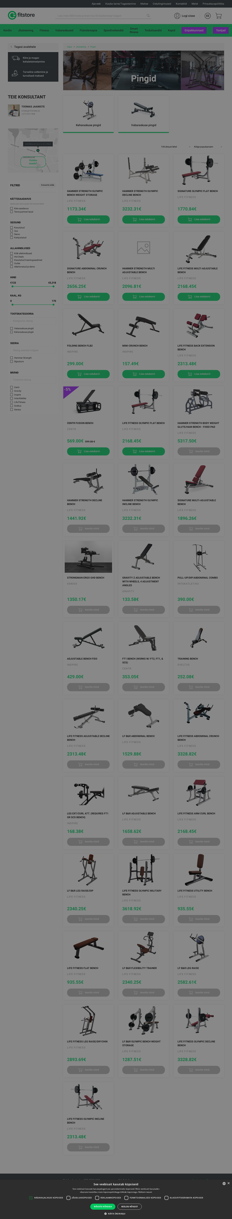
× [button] (228, 1183)
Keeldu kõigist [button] (129, 1206)
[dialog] (116, 609)
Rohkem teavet (145, 1192)
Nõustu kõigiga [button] (103, 1206)
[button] (116, 1213)
